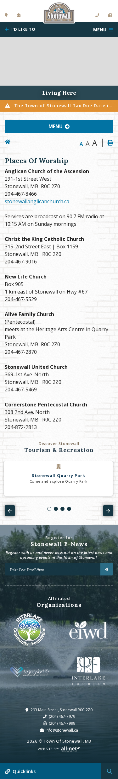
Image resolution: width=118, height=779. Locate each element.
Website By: (49, 748)
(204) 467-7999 (62, 723)
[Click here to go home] (10, 141)
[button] (49, 509)
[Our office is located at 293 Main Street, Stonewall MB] (6, 15)
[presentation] (10, 510)
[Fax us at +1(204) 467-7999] (110, 15)
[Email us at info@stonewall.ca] (19, 15)
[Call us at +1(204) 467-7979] (97, 15)
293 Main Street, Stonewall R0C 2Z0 (62, 710)
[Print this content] (107, 143)
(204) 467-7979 (62, 716)
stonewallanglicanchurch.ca (37, 201)
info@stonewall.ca (62, 730)
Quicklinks (24, 771)
